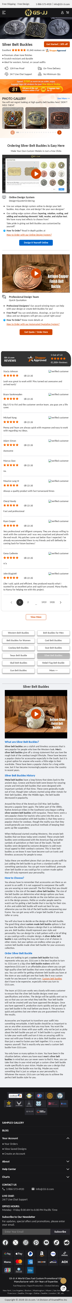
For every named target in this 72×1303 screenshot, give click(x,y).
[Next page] (60, 602)
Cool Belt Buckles (53, 640)
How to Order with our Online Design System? (29, 234)
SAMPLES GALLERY (13, 1122)
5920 (52, 602)
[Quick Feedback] (63, 1288)
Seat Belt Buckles (53, 647)
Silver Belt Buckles (53, 655)
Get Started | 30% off (57, 44)
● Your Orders (10, 1144)
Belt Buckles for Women (18, 640)
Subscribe (60, 1231)
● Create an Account (13, 1153)
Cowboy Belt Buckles (18, 647)
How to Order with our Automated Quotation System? (33, 324)
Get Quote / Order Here (36, 332)
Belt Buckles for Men (53, 632)
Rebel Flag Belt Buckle (53, 662)
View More (36, 617)
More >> (53, 670)
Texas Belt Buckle (18, 655)
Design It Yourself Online (36, 242)
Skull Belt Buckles (18, 662)
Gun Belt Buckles (18, 670)
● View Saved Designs (14, 1149)
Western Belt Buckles (18, 632)
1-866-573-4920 (15, 1189)
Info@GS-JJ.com (45, 1189)
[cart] (67, 13)
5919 (44, 602)
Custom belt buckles (52, 978)
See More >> (63, 98)
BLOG (5, 1130)
